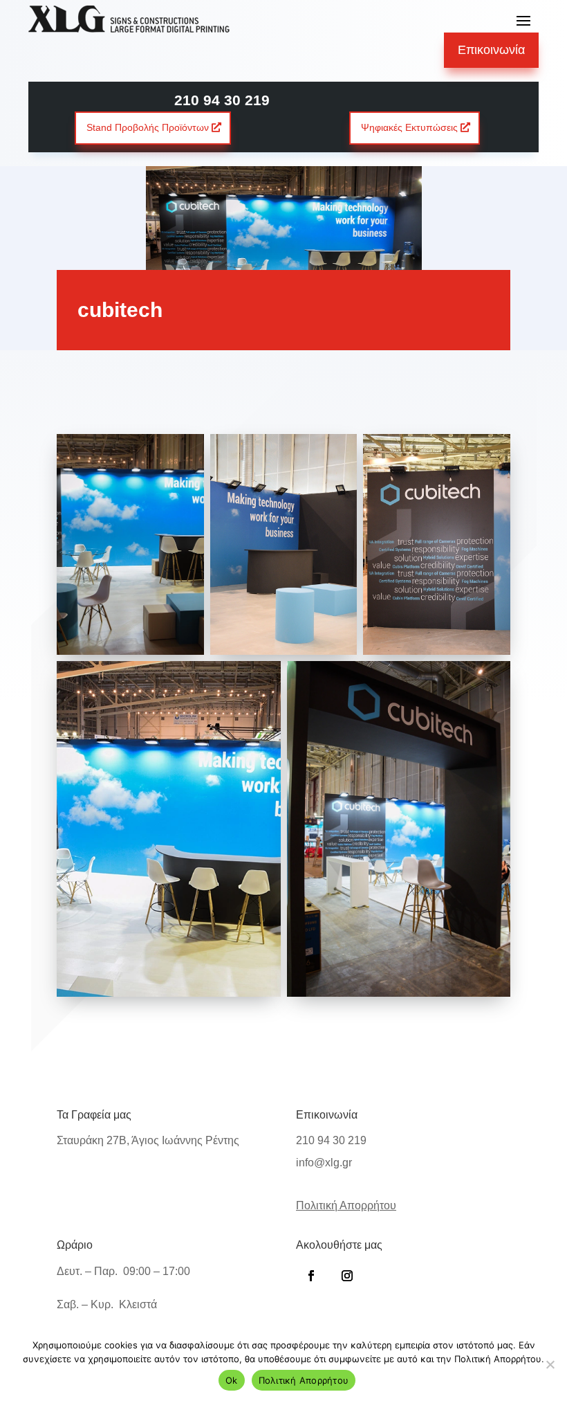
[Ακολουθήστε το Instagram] (347, 1275)
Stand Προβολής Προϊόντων (147, 127)
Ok (231, 1380)
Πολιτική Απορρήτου (304, 1380)
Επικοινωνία (491, 50)
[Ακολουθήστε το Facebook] (311, 1275)
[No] (550, 1364)
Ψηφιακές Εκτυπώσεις (409, 127)
